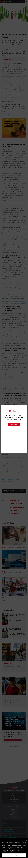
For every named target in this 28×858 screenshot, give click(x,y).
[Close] (26, 840)
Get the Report (14, 424)
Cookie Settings (14, 855)
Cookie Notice (11, 852)
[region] (14, 848)
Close (24, 406)
